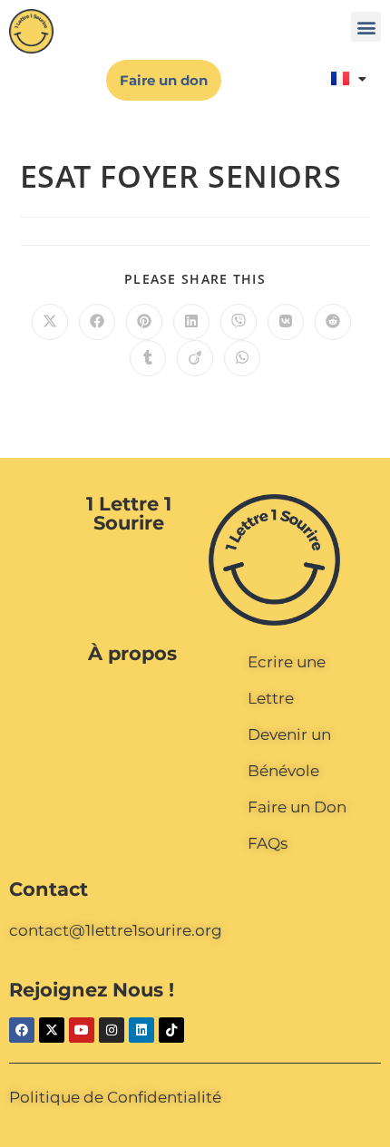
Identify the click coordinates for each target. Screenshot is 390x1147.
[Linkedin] (141, 1030)
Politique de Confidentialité (115, 1097)
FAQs (268, 843)
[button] (366, 27)
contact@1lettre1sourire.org (115, 930)
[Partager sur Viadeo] (195, 358)
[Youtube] (81, 1030)
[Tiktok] (171, 1030)
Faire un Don (297, 807)
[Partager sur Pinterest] (144, 322)
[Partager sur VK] (286, 322)
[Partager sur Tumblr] (148, 358)
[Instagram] (111, 1030)
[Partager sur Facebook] (97, 322)
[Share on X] (50, 322)
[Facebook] (21, 1030)
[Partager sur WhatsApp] (242, 358)
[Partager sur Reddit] (333, 322)
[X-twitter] (51, 1030)
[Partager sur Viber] (238, 322)
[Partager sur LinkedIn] (191, 322)
